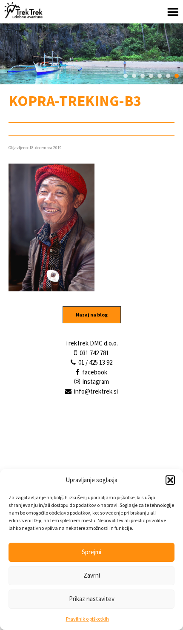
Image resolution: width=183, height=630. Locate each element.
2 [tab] (134, 76)
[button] (170, 480)
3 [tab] (142, 76)
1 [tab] (125, 76)
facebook (94, 372)
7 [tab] (176, 76)
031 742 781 (93, 353)
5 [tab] (159, 76)
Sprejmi (91, 552)
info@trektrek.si (96, 391)
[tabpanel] (91, 53)
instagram (95, 381)
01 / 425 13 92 (94, 362)
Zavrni (91, 575)
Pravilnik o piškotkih (87, 619)
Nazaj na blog (92, 314)
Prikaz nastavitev (91, 599)
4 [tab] (151, 76)
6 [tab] (168, 76)
